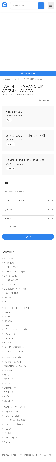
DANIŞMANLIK (11, 276)
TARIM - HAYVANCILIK (15, 407)
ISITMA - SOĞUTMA (14, 347)
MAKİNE (8, 370)
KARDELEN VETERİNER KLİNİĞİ (25, 160)
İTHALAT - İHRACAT (14, 351)
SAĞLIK (7, 396)
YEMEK (7, 442)
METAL (7, 375)
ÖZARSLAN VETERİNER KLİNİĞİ (25, 135)
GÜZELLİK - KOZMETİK (15, 329)
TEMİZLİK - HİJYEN (13, 424)
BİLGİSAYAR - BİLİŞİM (15, 271)
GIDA (6, 325)
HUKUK (7, 342)
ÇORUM (10, 115)
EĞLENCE (9, 302)
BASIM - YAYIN (11, 267)
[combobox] (28, 200)
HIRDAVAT (9, 338)
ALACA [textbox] (8, 219)
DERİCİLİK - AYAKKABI (15, 289)
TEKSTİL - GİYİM (12, 416)
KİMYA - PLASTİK (12, 357)
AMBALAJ (9, 263)
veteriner (11, 144)
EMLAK (7, 312)
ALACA (19, 115)
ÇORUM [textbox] (8, 210)
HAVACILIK (9, 334)
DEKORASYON (11, 280)
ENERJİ (7, 316)
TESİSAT (8, 429)
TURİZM (8, 433)
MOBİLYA (8, 379)
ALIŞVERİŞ (9, 258)
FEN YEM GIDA (15, 111)
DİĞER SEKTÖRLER (13, 293)
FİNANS (8, 321)
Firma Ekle (29, 73)
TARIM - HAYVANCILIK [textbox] (14, 201)
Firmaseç (6, 79)
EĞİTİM (7, 297)
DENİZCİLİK (10, 284)
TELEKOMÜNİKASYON (15, 420)
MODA (7, 383)
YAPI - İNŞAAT (11, 437)
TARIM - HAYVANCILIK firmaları (28, 79)
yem (9, 120)
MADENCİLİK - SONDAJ (15, 366)
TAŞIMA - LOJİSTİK (13, 411)
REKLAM (8, 392)
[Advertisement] (28, 41)
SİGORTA (8, 401)
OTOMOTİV (10, 388)
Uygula (28, 237)
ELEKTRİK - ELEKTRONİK (17, 308)
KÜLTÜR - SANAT (12, 362)
